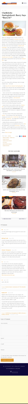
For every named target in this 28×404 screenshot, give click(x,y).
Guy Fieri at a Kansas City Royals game (14, 86)
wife (25, 124)
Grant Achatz (6, 139)
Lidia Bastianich (16, 97)
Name (2, 338)
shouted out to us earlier (7, 57)
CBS (12, 117)
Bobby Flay (12, 137)
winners (3, 115)
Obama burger (6, 145)
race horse (17, 125)
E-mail (2, 344)
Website (2, 349)
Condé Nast (15, 117)
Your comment (4, 323)
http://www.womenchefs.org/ (8, 275)
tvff (5, 10)
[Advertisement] (14, 390)
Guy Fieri (5, 142)
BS (2, 229)
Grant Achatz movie (7, 140)
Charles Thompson (6, 250)
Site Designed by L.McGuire (13, 368)
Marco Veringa (8, 132)
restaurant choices (18, 39)
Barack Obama (6, 137)
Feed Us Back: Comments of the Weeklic (16, 287)
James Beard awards (7, 144)
